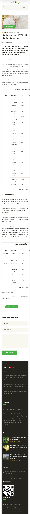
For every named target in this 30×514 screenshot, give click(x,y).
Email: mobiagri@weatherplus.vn (12, 476)
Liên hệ (6, 502)
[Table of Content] (26, 42)
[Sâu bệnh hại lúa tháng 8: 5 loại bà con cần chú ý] (6, 440)
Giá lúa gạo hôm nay (11, 306)
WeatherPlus (14, 393)
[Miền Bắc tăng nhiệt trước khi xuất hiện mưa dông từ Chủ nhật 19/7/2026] (6, 457)
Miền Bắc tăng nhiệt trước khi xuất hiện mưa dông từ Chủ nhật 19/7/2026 (18, 456)
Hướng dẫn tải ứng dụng (10, 507)
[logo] (15, 2)
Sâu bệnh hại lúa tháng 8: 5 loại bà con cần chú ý (18, 438)
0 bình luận (5, 32)
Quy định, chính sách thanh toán (12, 504)
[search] (4, 7)
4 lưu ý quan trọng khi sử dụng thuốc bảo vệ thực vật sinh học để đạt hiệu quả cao (18, 447)
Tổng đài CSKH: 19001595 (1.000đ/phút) (14, 478)
